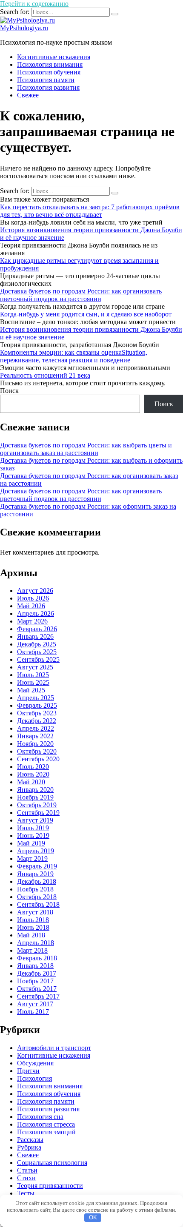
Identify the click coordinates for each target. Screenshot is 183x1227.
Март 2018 (32, 950)
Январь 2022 (35, 736)
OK (93, 1217)
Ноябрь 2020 (35, 743)
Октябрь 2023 (37, 713)
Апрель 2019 (35, 850)
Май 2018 (31, 935)
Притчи (28, 1070)
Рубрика (29, 1147)
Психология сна (40, 1116)
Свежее (28, 95)
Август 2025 (35, 667)
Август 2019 (35, 820)
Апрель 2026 (35, 613)
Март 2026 (32, 621)
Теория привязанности (50, 1185)
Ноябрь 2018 (35, 889)
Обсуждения (35, 1063)
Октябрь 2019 (37, 805)
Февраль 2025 (37, 705)
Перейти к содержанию (34, 3)
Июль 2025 (33, 674)
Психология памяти (45, 79)
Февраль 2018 (37, 958)
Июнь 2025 (33, 682)
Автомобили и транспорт (54, 1047)
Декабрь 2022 (36, 720)
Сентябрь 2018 (38, 904)
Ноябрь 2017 (35, 981)
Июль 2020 (33, 766)
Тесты (25, 1193)
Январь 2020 (35, 789)
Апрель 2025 (35, 697)
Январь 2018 (35, 965)
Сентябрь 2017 (38, 996)
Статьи (27, 1170)
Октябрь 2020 (37, 751)
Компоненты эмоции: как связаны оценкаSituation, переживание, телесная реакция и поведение (73, 356)
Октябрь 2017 (37, 988)
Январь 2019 (35, 873)
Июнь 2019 (33, 835)
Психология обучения (48, 72)
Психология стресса (46, 1124)
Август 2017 (35, 1004)
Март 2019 (32, 858)
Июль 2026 (33, 598)
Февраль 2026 (37, 628)
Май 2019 (31, 843)
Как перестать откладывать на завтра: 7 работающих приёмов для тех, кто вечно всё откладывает (90, 210)
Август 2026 (35, 590)
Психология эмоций (46, 1132)
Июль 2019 (33, 827)
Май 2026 (31, 605)
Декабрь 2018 (36, 881)
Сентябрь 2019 (38, 812)
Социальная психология (52, 1162)
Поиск (9, 390)
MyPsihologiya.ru (24, 27)
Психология (34, 1078)
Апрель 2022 (35, 728)
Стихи (26, 1177)
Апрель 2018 (35, 942)
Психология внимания (50, 64)
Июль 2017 (33, 1011)
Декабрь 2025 (36, 644)
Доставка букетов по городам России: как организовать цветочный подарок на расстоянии (81, 295)
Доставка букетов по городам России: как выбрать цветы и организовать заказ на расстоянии (86, 448)
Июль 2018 (33, 919)
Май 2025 (31, 690)
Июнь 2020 (33, 774)
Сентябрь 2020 (38, 759)
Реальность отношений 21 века (45, 375)
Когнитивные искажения (53, 56)
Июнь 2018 (33, 927)
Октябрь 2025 (37, 651)
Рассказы (30, 1139)
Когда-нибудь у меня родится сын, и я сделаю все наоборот (86, 314)
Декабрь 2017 (36, 973)
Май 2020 (31, 782)
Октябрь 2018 (37, 896)
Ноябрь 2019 (35, 797)
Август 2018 (35, 912)
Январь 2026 (35, 636)
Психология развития (48, 87)
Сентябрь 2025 (38, 659)
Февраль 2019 (37, 866)
